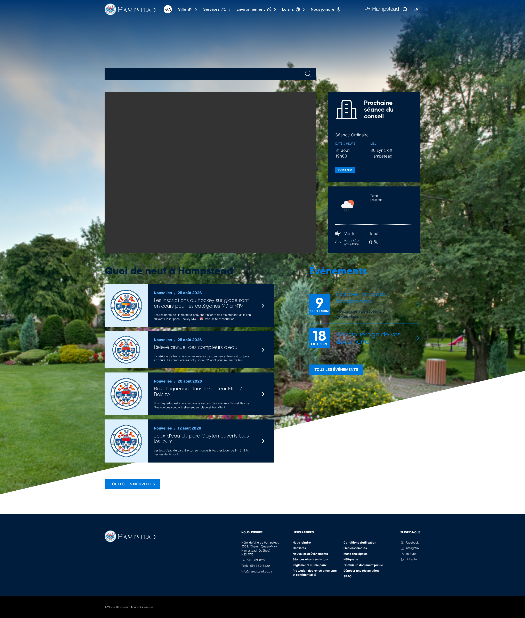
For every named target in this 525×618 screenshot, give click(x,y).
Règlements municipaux (309, 565)
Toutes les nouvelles (132, 484)
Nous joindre (252, 532)
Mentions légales (356, 553)
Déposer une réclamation (361, 570)
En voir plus (345, 170)
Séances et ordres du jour (311, 559)
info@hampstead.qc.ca (256, 571)
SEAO (348, 576)
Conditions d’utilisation (360, 542)
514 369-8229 (260, 565)
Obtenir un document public (363, 565)
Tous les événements (336, 369)
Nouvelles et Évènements (310, 553)
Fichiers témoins (355, 548)
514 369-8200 (257, 560)
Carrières (299, 548)
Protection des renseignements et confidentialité (315, 572)
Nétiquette (351, 559)
